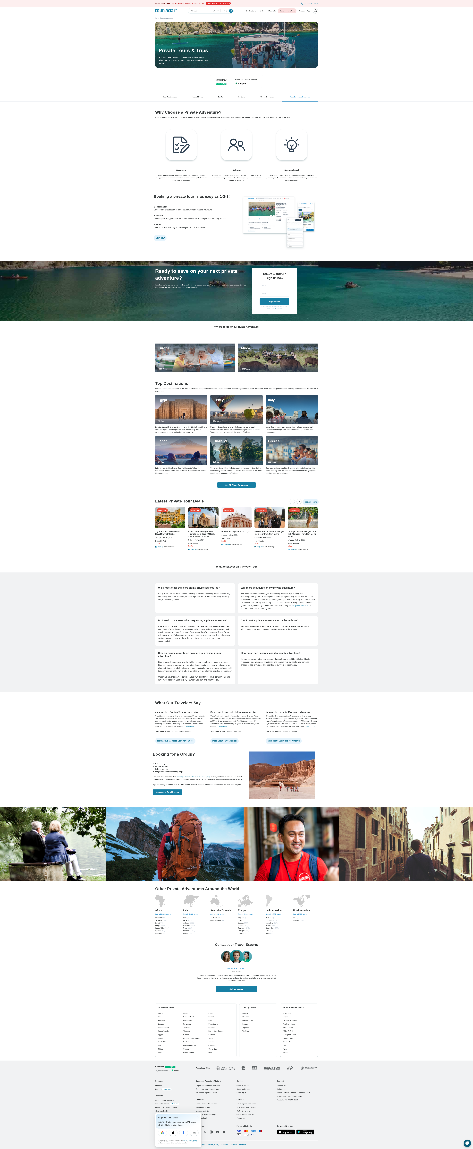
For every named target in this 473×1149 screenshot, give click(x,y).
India (160, 1053)
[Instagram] (211, 1132)
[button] (170, 547)
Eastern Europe (189, 1042)
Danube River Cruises (191, 1038)
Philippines (187, 1020)
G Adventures (247, 1020)
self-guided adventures (300, 606)
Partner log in (241, 1118)
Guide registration (243, 1089)
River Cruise (288, 1027)
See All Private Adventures (236, 485)
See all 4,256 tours (245, 914)
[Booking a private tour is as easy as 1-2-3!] (279, 251)
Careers (163, 1089)
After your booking (162, 1111)
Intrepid (245, 1024)
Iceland (211, 1013)
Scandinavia (213, 1024)
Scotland (211, 1035)
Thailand (186, 1027)
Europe (161, 1024)
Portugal (211, 1027)
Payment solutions (203, 1107)
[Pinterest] (217, 1132)
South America (163, 1031)
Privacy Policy (213, 1145)
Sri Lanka (187, 1024)
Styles (262, 11)
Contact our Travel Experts (167, 792)
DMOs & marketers (243, 1111)
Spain (210, 1038)
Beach (285, 1045)
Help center (281, 1089)
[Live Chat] (467, 1143)
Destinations (251, 11)
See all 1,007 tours (273, 914)
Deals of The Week (287, 11)
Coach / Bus (288, 1038)
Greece (186, 1049)
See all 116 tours (217, 914)
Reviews (241, 97)
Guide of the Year (243, 1086)
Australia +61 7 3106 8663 (287, 1100)
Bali (159, 1045)
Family (285, 1049)
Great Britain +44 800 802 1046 (289, 1096)
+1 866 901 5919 (311, 3)
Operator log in (202, 1118)
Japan (185, 1013)
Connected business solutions (207, 1089)
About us (158, 1086)
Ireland (211, 1017)
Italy (210, 1020)
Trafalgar (245, 1031)
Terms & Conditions (238, 1145)
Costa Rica (212, 1049)
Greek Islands (188, 1053)
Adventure (287, 1013)
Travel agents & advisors (246, 1104)
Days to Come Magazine (164, 1100)
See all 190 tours (300, 914)
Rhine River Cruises (216, 1031)
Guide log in (241, 1093)
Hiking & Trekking (290, 1020)
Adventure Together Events (206, 1093)
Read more (190, 726)
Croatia (186, 1035)
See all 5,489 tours (190, 914)
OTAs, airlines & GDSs (245, 1114)
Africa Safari (288, 1031)
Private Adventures (166, 18)
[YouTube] (223, 1132)
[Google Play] (305, 1132)
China (160, 1049)
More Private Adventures (300, 97)
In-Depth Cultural (289, 1035)
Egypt (160, 1035)
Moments (272, 11)
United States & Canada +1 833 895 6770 (293, 1093)
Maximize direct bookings (206, 1114)
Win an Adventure (166, 1104)
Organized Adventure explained (208, 1086)
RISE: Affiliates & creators (246, 1107)
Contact (301, 11)
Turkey (211, 1042)
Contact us (281, 1086)
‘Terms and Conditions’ (274, 309)
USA (210, 1053)
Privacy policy (193, 1141)
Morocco (161, 1038)
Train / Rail (287, 1042)
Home (157, 18)
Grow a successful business (207, 1104)
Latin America (163, 1027)
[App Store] (286, 1132)
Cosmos (245, 1017)
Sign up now (274, 301)
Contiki (245, 1013)
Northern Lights (289, 1024)
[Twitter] (204, 1132)
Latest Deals (198, 97)
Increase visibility (202, 1111)
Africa (160, 1013)
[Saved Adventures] (308, 10)
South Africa (163, 1042)
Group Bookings (267, 97)
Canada (211, 1045)
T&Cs (185, 1141)
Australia (161, 1020)
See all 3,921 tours (163, 914)
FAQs (220, 97)
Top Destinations (170, 97)
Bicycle (285, 1017)
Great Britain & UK (190, 1045)
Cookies (224, 1145)
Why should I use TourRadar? (166, 1107)
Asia (159, 1017)
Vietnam (186, 1031)
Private (285, 1053)
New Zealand (188, 1017)
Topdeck (245, 1027)
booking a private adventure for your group (193, 777)
